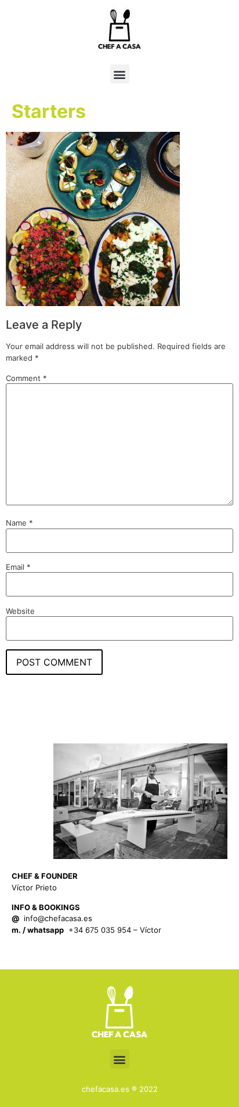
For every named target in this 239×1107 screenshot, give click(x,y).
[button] (119, 74)
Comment (26, 378)
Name (19, 523)
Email (18, 567)
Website (20, 611)
